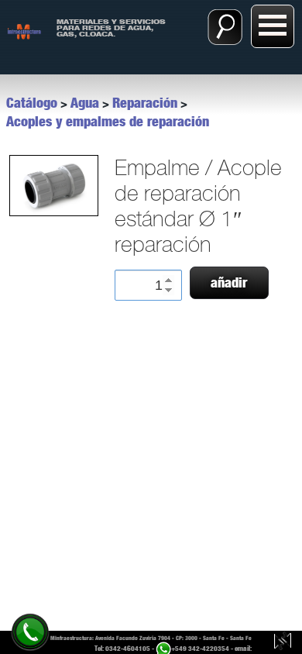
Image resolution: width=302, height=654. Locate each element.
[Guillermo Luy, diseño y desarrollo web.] (282, 642)
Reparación (144, 103)
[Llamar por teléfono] (30, 631)
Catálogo (31, 103)
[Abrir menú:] (272, 26)
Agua (84, 103)
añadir (229, 282)
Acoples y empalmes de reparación (107, 121)
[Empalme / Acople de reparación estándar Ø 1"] (52, 185)
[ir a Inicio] (24, 31)
